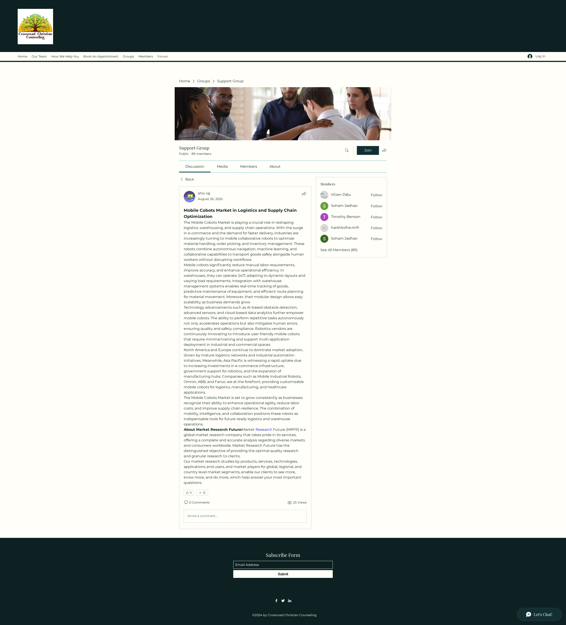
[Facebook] (276, 600)
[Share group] (384, 150)
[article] (245, 357)
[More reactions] (202, 493)
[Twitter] (283, 600)
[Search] (347, 150)
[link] (194, 166)
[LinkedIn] (289, 600)
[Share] (304, 193)
